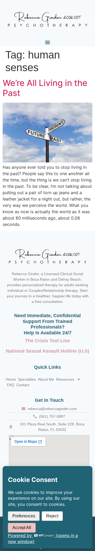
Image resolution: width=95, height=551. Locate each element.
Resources (65, 379)
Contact (22, 385)
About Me (46, 379)
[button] (47, 42)
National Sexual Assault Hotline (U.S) (47, 351)
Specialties (27, 379)
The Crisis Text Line (47, 340)
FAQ (10, 385)
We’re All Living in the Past (45, 88)
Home (11, 379)
